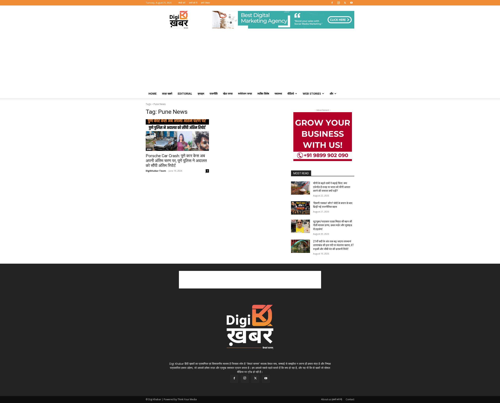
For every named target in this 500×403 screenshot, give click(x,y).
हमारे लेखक (205, 2)
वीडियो (291, 93)
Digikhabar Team (156, 170)
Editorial (185, 93)
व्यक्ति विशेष (263, 93)
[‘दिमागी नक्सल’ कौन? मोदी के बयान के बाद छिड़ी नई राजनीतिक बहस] (300, 208)
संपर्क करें (181, 2)
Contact (350, 399)
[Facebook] (332, 2)
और (331, 93)
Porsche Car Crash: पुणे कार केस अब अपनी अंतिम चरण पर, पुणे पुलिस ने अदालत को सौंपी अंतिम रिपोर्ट (176, 160)
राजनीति (214, 93)
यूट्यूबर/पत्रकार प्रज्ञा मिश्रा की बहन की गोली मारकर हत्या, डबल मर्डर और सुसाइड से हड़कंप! (332, 225)
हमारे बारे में (193, 2)
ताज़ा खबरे (167, 93)
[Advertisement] (250, 59)
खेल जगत (228, 93)
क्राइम (201, 93)
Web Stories (312, 93)
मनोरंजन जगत (245, 93)
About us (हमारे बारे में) (331, 399)
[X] (345, 2)
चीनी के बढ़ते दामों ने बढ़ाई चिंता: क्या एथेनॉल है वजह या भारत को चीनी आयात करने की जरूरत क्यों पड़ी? (331, 187)
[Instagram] (338, 2)
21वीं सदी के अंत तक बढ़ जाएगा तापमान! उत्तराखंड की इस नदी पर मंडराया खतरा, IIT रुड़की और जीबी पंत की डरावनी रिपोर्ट (333, 245)
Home (152, 93)
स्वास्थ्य (278, 93)
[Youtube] (351, 2)
